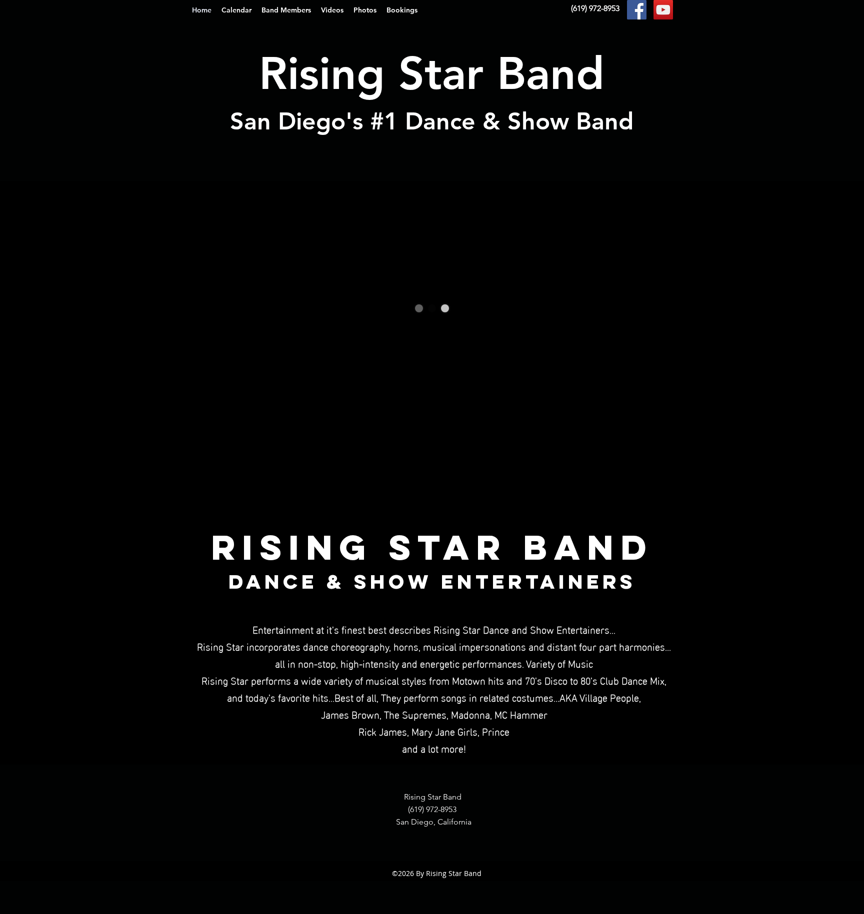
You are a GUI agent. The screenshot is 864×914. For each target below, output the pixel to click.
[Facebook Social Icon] (636, 9)
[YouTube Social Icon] (663, 9)
